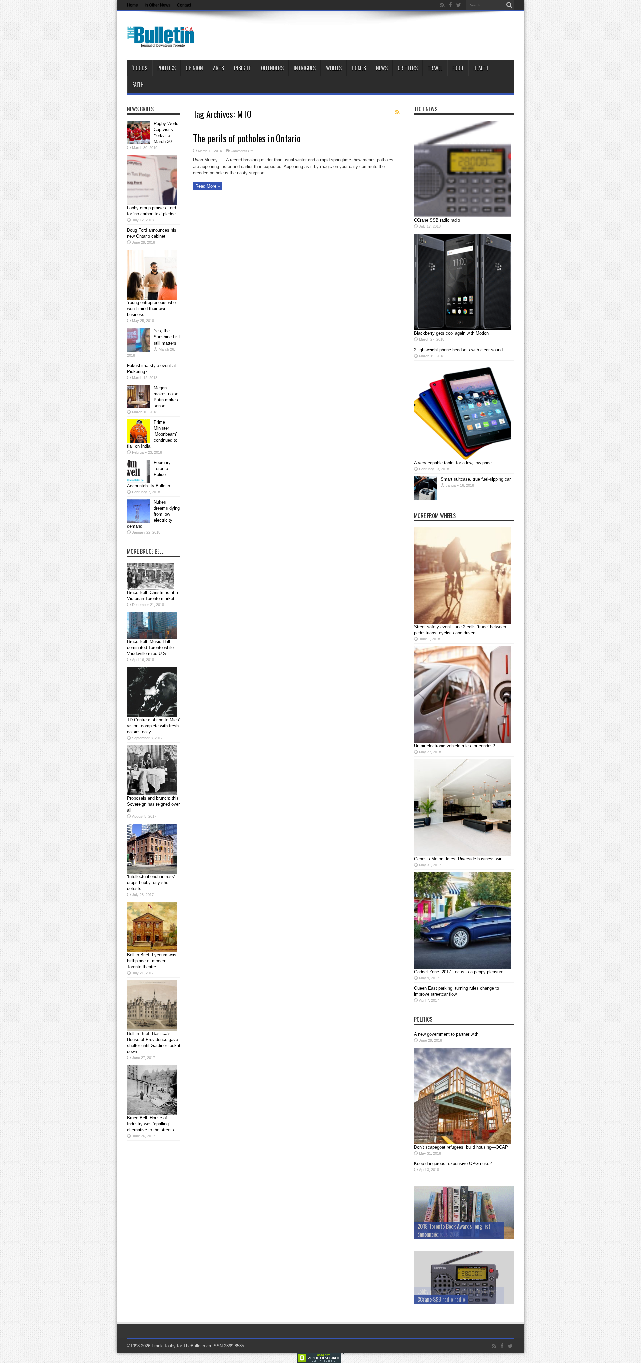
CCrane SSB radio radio (437, 220)
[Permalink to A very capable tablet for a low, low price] (462, 458)
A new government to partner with (446, 1034)
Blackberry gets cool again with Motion (451, 333)
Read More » (207, 186)
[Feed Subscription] (397, 112)
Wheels (334, 68)
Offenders (272, 68)
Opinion (194, 68)
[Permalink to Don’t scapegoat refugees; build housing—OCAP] (462, 1142)
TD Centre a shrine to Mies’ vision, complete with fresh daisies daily (153, 725)
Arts (218, 68)
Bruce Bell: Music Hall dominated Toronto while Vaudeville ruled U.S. (150, 647)
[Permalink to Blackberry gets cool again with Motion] (462, 328)
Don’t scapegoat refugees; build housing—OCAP (461, 1147)
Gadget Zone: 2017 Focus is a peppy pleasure (458, 971)
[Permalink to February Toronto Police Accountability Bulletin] (138, 481)
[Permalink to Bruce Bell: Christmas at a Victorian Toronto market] (150, 588)
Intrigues (305, 68)
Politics (166, 68)
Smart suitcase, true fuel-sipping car (476, 479)
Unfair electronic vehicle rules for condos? (454, 745)
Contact (184, 5)
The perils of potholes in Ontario (247, 138)
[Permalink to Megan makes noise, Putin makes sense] (138, 406)
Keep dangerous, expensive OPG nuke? (453, 1163)
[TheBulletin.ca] (163, 43)
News (382, 68)
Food (457, 68)
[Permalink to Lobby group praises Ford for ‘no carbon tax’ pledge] (152, 203)
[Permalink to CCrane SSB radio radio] (462, 215)
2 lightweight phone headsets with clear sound (458, 349)
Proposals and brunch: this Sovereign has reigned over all (153, 804)
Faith (138, 85)
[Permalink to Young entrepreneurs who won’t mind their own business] (152, 298)
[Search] (509, 5)
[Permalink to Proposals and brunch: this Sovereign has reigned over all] (152, 793)
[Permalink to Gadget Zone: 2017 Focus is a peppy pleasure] (462, 967)
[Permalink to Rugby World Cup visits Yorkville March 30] (138, 142)
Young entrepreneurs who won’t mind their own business (151, 308)
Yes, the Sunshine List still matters (167, 337)
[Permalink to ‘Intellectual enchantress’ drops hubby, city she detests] (152, 872)
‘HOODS (139, 68)
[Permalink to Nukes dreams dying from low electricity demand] (138, 521)
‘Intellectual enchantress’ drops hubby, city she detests (151, 882)
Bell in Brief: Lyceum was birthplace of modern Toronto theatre (151, 960)
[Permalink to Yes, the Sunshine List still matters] (138, 350)
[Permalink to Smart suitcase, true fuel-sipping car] (425, 498)
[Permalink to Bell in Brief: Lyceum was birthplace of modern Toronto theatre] (152, 950)
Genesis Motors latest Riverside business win (458, 858)
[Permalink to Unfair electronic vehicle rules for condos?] (462, 741)
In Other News (157, 5)
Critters (408, 68)
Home (132, 5)
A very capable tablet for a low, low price (453, 462)
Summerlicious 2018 (438, 1234)
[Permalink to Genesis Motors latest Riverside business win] (462, 854)
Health (480, 68)
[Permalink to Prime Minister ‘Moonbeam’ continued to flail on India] (138, 441)
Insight (242, 68)
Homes (359, 68)
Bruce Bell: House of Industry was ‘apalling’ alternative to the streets (150, 1123)
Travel (435, 68)
